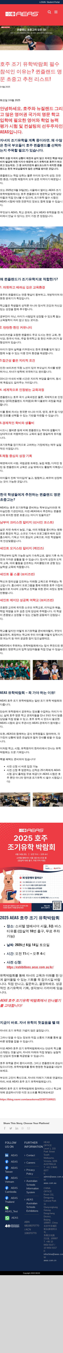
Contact (30, 1155)
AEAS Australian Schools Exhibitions (31, 1205)
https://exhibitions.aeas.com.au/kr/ (30, 967)
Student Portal (53, 2)
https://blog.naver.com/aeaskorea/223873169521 (28, 1099)
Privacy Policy (30, 1171)
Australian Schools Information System (31, 1186)
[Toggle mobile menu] (56, 12)
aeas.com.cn (50, 1260)
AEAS (14, 1155)
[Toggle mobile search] (49, 12)
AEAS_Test (11, 1211)
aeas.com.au (50, 1183)
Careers (30, 1162)
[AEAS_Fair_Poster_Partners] (31, 824)
